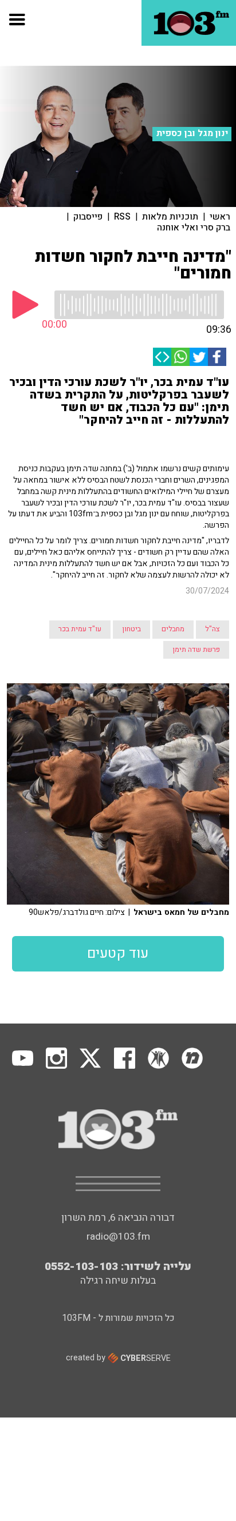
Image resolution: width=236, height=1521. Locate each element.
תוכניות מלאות (170, 217)
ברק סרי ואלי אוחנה (193, 228)
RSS (122, 217)
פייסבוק (88, 217)
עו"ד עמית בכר (79, 629)
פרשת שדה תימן (196, 649)
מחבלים (173, 629)
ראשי (220, 217)
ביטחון (131, 629)
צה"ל (212, 629)
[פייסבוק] (217, 357)
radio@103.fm (118, 1236)
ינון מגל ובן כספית (192, 133)
